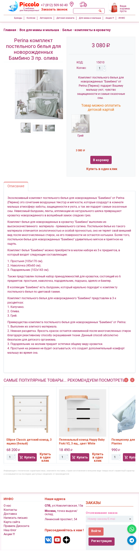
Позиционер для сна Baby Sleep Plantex (82, 441)
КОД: (80, 62)
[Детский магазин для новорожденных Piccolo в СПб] (21, 6)
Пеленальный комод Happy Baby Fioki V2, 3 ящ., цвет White (31, 441)
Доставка (10, 513)
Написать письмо (16, 517)
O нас (7, 505)
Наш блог (10, 530)
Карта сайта (12, 522)
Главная (10, 30)
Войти (96, 531)
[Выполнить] (130, 519)
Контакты (10, 509)
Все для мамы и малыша (39, 30)
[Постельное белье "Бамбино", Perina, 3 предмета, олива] (38, 94)
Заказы (93, 503)
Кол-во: (81, 68)
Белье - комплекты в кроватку (86, 30)
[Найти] (100, 11)
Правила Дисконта (16, 526)
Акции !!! (9, 534)
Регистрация (101, 541)
